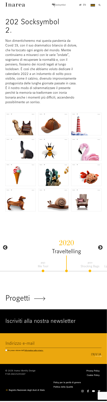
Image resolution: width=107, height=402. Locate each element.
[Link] (15, 6)
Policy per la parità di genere (67, 382)
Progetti (19, 299)
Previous (4, 246)
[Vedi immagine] (20, 124)
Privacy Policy (93, 371)
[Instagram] (82, 392)
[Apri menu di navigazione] (93, 5)
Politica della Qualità (63, 387)
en (84, 5)
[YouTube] (93, 392)
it (80, 5)
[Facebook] (88, 392)
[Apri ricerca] (100, 5)
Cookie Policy (93, 375)
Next (99, 246)
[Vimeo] (99, 392)
